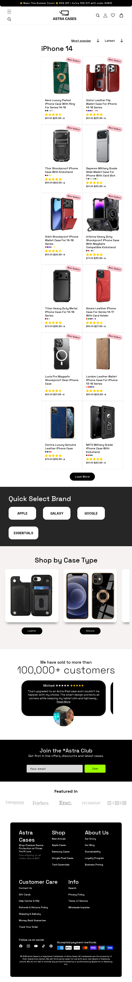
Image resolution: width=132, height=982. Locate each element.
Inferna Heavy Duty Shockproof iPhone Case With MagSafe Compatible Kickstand (102, 242)
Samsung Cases (61, 851)
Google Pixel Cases (62, 858)
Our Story (90, 838)
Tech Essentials (60, 864)
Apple (22, 513)
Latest (110, 40)
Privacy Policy (76, 894)
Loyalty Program (94, 858)
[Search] (9, 19)
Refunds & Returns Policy (33, 907)
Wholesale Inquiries (79, 907)
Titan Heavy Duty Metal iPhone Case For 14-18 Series (61, 311)
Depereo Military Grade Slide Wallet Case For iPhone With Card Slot (101, 171)
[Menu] (9, 11)
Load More (82, 476)
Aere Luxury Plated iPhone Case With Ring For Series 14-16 (60, 103)
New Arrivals (59, 838)
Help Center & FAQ (29, 900)
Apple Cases (59, 845)
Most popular (81, 40)
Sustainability (93, 851)
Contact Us (25, 888)
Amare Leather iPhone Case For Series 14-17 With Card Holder (101, 311)
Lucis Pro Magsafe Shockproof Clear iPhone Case (62, 380)
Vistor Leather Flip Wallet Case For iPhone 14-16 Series (101, 103)
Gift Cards (25, 894)
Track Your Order (28, 926)
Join (95, 768)
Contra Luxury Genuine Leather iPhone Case (60, 446)
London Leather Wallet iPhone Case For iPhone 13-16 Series (102, 380)
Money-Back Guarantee (32, 920)
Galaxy (56, 513)
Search (72, 888)
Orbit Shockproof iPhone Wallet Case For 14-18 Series (61, 240)
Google (91, 513)
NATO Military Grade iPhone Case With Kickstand (99, 448)
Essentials (23, 532)
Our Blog (90, 845)
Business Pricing (94, 864)
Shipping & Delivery (30, 913)
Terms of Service (78, 900)
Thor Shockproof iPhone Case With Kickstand (61, 170)
